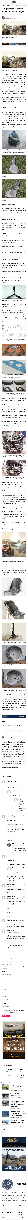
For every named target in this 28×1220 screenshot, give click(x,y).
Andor (14, 791)
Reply (24, 781)
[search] (25, 1)
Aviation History (12, 725)
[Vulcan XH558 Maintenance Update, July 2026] (5, 1096)
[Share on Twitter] (10, 1217)
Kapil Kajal (12, 1097)
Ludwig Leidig (11, 884)
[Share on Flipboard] (18, 731)
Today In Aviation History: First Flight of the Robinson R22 (17, 1086)
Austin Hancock (13, 1090)
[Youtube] (20, 1076)
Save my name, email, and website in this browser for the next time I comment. (15, 1011)
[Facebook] (25, 737)
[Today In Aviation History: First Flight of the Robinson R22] (5, 1087)
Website (4, 1003)
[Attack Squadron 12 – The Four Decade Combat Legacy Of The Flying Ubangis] (5, 1114)
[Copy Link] (14, 1217)
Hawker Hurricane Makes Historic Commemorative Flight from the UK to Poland (18, 1122)
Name (4, 990)
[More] (20, 1217)
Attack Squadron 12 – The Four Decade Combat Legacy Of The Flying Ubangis (18, 1113)
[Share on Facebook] (7, 1217)
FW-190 (18, 725)
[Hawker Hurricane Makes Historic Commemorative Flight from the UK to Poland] (5, 1122)
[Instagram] (8, 1076)
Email (4, 997)
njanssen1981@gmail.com (12, 958)
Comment (5, 971)
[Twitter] (20, 1070)
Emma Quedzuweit (14, 1126)
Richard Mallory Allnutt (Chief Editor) (12, 17)
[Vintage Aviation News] (14, 1)
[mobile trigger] (3, 1)
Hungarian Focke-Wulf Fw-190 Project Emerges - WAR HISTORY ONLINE (16, 878)
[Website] (24, 737)
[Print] (17, 1217)
